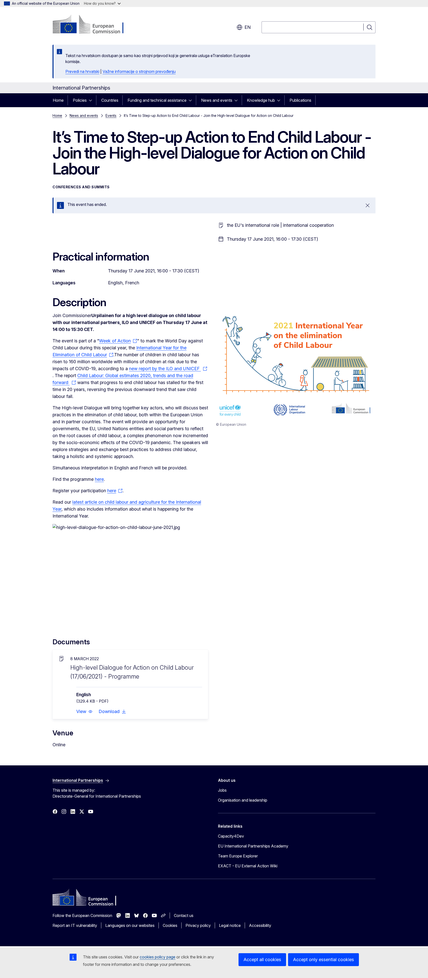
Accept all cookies (262, 959)
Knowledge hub (261, 100)
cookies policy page (157, 956)
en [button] (247, 27)
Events (111, 115)
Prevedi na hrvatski (82, 71)
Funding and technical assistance (157, 100)
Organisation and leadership (242, 800)
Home (58, 100)
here (99, 479)
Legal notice (230, 925)
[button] (84, 711)
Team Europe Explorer (238, 855)
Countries (109, 100)
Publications (300, 100)
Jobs (222, 790)
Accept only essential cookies (323, 959)
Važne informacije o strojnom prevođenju (139, 71)
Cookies (170, 925)
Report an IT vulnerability (75, 925)
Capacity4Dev (231, 836)
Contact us (183, 915)
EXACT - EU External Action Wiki (247, 865)
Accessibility (260, 925)
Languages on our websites (130, 925)
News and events (216, 100)
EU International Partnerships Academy (253, 846)
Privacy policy (198, 925)
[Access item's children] (92, 100)
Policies (80, 100)
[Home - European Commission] (93, 25)
